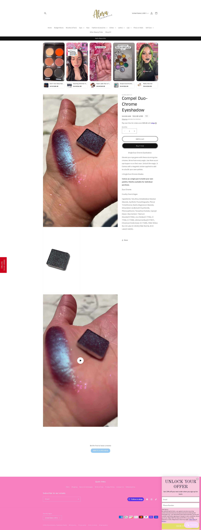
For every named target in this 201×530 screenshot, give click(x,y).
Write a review (100, 450)
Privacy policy (82, 525)
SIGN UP (180, 526)
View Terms (192, 519)
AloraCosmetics (51, 525)
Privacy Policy (109, 487)
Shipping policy (103, 525)
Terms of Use (99, 487)
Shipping (124, 119)
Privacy (164, 521)
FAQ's (68, 487)
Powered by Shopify (61, 525)
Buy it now (140, 146)
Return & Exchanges (86, 487)
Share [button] (126, 240)
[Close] (197, 479)
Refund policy (130, 487)
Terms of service (92, 525)
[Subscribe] (78, 499)
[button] (45, 13)
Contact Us (120, 487)
